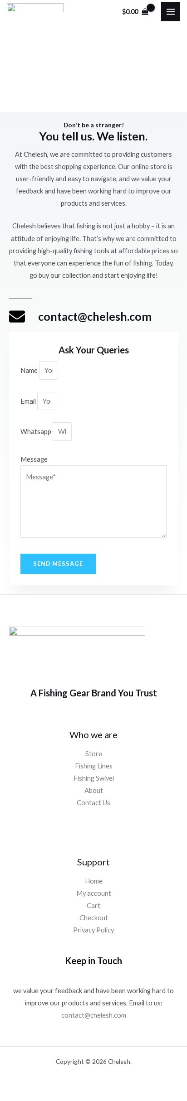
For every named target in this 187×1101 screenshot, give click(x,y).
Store (93, 754)
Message (34, 459)
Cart (93, 905)
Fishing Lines (94, 766)
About (93, 790)
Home (94, 881)
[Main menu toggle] (170, 11)
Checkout (93, 918)
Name (29, 370)
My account (93, 893)
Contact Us (93, 802)
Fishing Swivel (94, 778)
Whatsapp (36, 431)
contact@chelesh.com (93, 1015)
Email (28, 401)
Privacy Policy (93, 930)
